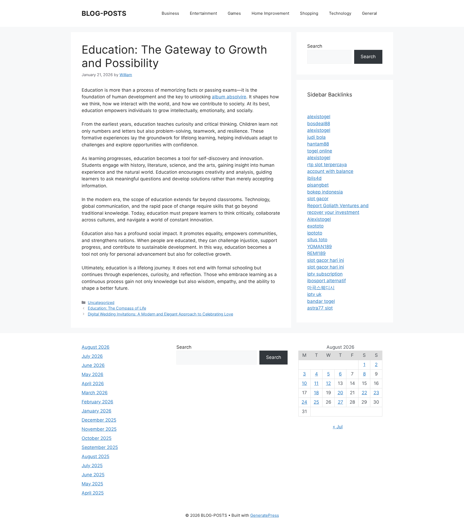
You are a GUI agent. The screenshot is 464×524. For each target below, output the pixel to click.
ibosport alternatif (326, 280)
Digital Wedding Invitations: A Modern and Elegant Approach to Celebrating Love (160, 314)
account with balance (330, 171)
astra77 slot (320, 308)
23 (376, 392)
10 (304, 383)
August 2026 (96, 347)
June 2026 (93, 365)
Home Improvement (270, 13)
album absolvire (229, 96)
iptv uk (314, 294)
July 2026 (92, 356)
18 (316, 392)
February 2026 (97, 401)
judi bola (316, 137)
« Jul (338, 426)
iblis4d (314, 178)
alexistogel (318, 116)
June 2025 (93, 474)
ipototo (314, 233)
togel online (319, 151)
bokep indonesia (325, 192)
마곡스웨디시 (321, 287)
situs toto (317, 239)
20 (340, 392)
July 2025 (92, 465)
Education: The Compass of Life (117, 308)
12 (328, 383)
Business (170, 13)
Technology (340, 13)
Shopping (309, 13)
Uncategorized (101, 302)
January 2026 (96, 411)
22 (364, 392)
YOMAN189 (319, 246)
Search (314, 46)
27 (340, 402)
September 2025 (100, 447)
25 (316, 402)
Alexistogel (319, 219)
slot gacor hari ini (325, 260)
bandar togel (321, 301)
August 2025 (95, 456)
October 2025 (96, 438)
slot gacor (317, 198)
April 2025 (93, 493)
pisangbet (318, 185)
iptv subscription (325, 274)
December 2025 (99, 420)
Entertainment (203, 13)
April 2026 (93, 383)
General (369, 13)
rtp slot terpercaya (327, 164)
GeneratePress (264, 515)
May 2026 (92, 374)
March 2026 (95, 392)
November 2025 (99, 429)
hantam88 (318, 144)
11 (316, 383)
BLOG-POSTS (104, 13)
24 (304, 402)
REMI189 (316, 253)
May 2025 (92, 483)
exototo (315, 226)
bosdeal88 (318, 123)
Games (234, 13)
